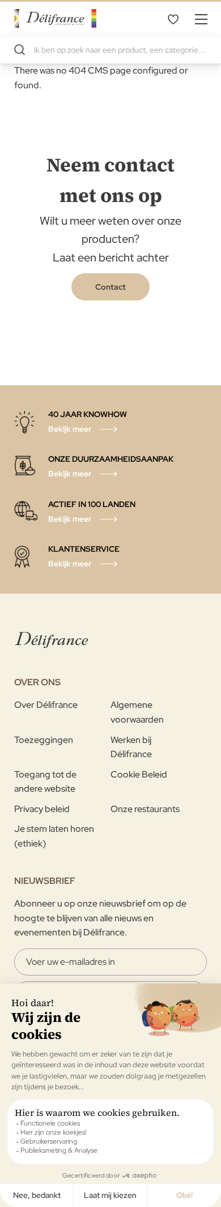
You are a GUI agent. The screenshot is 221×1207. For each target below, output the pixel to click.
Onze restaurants (145, 809)
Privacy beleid (42, 809)
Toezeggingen (43, 740)
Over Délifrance (46, 705)
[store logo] (55, 18)
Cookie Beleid (138, 774)
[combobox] (110, 49)
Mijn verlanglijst (173, 18)
